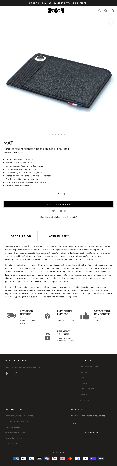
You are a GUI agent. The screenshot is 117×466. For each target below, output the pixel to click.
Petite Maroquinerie (89, 366)
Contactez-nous (11, 443)
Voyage (83, 383)
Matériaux (84, 394)
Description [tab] (21, 236)
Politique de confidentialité (16, 421)
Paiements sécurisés (14, 438)
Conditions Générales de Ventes (19, 415)
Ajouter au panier (58, 204)
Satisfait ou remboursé (15, 432)
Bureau (83, 372)
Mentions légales (12, 427)
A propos (84, 400)
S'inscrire (91, 432)
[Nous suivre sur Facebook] (7, 373)
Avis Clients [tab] (59, 236)
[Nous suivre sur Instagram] (15, 373)
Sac (82, 377)
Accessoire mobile (88, 388)
